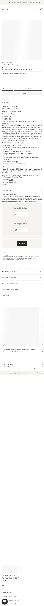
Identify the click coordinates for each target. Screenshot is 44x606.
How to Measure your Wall (11, 600)
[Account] (37, 9)
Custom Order (6, 592)
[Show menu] (2, 9)
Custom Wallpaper (7, 62)
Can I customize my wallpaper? (10, 290)
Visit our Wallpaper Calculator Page (22, 176)
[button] (22, 69)
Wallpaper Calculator (9, 603)
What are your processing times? (10, 283)
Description (5, 102)
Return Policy (5, 296)
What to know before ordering (9, 271)
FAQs (3, 589)
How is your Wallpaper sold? (9, 277)
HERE (11, 179)
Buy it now (22, 93)
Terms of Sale (6, 190)
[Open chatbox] (5, 602)
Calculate (22, 243)
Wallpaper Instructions (9, 596)
